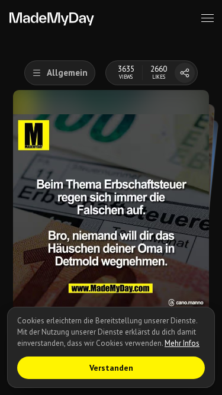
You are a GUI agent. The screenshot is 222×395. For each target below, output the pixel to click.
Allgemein (67, 72)
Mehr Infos (182, 343)
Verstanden (111, 367)
